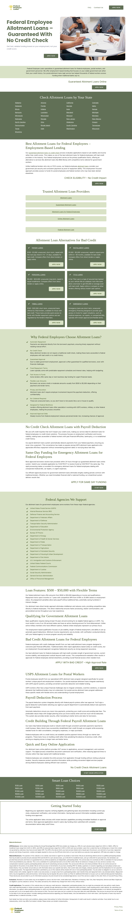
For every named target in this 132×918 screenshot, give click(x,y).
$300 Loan (59, 785)
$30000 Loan (81, 797)
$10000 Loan (101, 794)
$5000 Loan (101, 791)
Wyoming (18, 132)
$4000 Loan (80, 791)
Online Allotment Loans (66, 219)
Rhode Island (45, 125)
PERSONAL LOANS (38, 275)
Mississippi (45, 116)
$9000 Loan (80, 794)
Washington (70, 129)
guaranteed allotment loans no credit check (44, 153)
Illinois (17, 109)
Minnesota (19, 116)
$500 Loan (100, 785)
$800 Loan (59, 788)
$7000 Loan (39, 794)
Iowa (68, 109)
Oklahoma (70, 122)
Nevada (43, 119)
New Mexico (96, 119)
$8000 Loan (60, 794)
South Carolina (71, 125)
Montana (95, 116)
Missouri (69, 116)
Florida (43, 106)
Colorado (95, 103)
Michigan (95, 112)
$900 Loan (80, 788)
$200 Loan (39, 785)
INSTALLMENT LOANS (81, 248)
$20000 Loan (40, 797)
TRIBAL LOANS (37, 304)
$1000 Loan (101, 788)
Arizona (43, 103)
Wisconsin (95, 129)
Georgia (69, 106)
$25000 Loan (60, 797)
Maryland (69, 112)
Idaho (94, 106)
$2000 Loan (39, 791)
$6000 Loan (19, 794)
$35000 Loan (101, 797)
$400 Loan (80, 785)
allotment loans (83, 166)
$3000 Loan (60, 791)
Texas (17, 129)
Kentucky (18, 112)
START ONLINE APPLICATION (93, 773)
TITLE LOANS (78, 275)
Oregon (94, 122)
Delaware (18, 106)
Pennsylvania (19, 125)
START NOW (99, 488)
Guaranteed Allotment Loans (66, 205)
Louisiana (44, 112)
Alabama (18, 103)
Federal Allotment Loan (66, 230)
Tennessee (96, 125)
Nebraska (18, 119)
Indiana (43, 109)
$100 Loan (18, 785)
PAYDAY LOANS (37, 248)
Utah (42, 129)
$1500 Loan (19, 791)
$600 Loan (19, 788)
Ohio (42, 122)
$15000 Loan (19, 797)
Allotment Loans (66, 198)
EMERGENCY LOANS (80, 304)
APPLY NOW (116, 7)
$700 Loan (39, 788)
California (69, 103)
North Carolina (20, 122)
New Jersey (70, 119)
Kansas (94, 109)
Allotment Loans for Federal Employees (66, 212)
